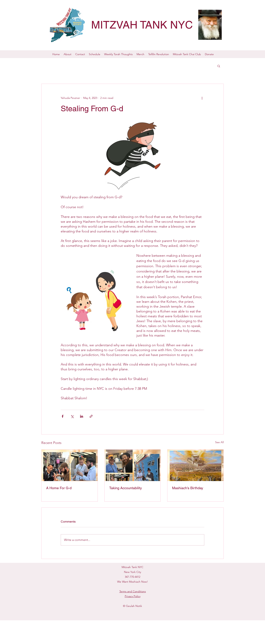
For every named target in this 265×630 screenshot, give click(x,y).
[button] (219, 65)
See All (219, 442)
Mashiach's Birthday (187, 488)
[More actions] (202, 98)
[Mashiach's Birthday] (195, 465)
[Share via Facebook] (62, 416)
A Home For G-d (59, 488)
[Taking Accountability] (133, 465)
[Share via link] (91, 416)
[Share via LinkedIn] (81, 416)
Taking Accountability (125, 488)
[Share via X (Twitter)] (72, 416)
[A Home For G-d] (70, 465)
